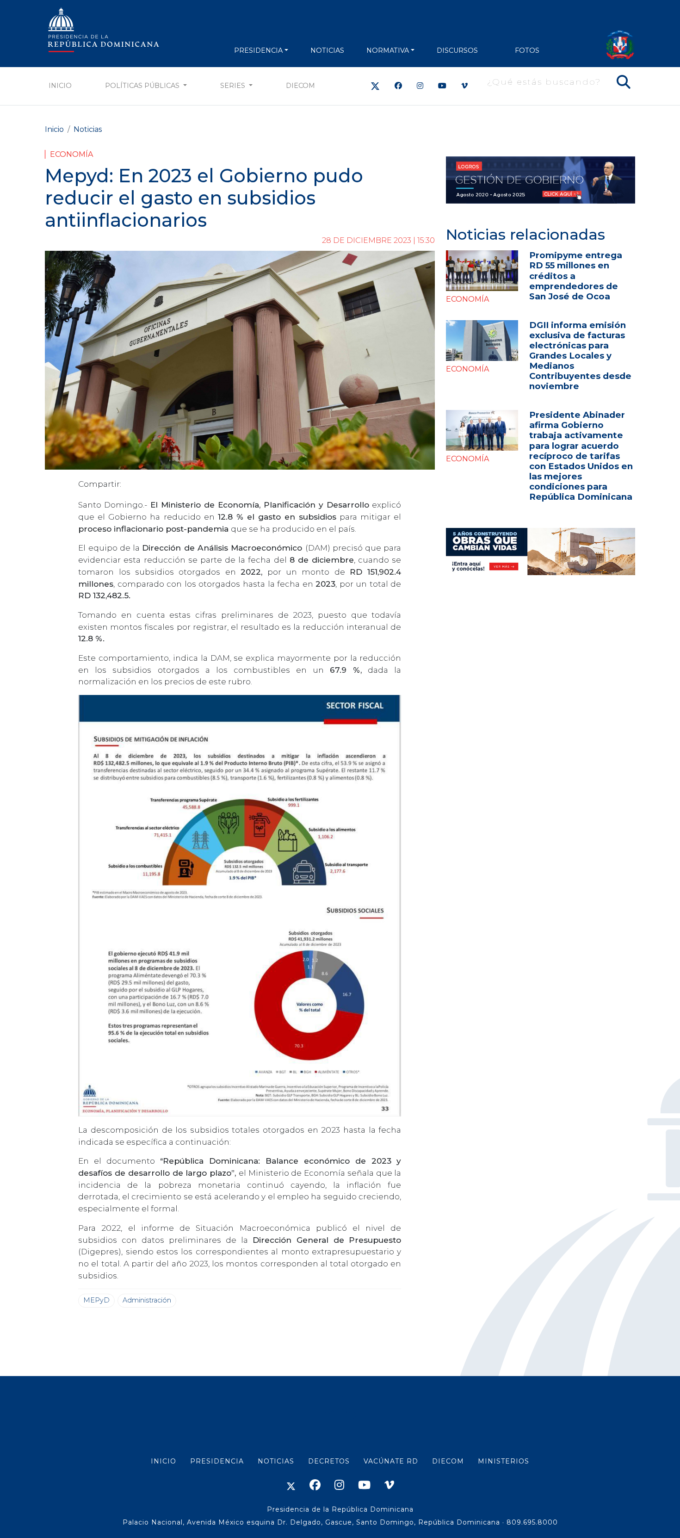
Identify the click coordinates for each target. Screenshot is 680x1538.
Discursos (457, 50)
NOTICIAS (327, 50)
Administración (147, 1300)
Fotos (527, 50)
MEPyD (96, 1300)
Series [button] (233, 85)
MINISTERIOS (503, 1461)
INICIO (163, 1461)
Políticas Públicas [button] (143, 85)
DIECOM (300, 85)
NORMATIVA (387, 50)
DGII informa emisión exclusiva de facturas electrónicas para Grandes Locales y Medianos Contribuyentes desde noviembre (580, 355)
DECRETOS (329, 1461)
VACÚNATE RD (391, 1461)
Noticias (88, 129)
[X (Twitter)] (375, 85)
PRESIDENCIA (258, 50)
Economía (71, 154)
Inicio (60, 85)
